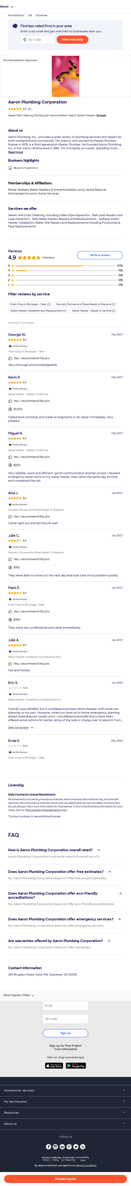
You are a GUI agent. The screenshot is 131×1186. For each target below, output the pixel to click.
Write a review (100, 255)
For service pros (15, 1101)
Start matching (72, 39)
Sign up (65, 1033)
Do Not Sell (68, 1158)
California (56, 1158)
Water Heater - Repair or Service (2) (93, 310)
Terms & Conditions (86, 1165)
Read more (15, 152)
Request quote (65, 1179)
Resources (11, 1112)
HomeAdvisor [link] (16, 15)
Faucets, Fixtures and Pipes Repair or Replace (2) (85, 304)
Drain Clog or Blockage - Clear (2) (30, 304)
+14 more (101, 115)
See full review (18, 727)
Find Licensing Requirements (42, 810)
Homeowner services (19, 1090)
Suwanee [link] (41, 15)
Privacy (45, 1158)
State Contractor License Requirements (31, 794)
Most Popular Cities (16, 995)
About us (10, 1124)
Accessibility (82, 1159)
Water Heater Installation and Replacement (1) (38, 310)
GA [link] (30, 15)
